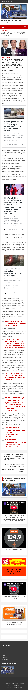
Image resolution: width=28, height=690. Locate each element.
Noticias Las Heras (11, 20)
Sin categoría (4, 659)
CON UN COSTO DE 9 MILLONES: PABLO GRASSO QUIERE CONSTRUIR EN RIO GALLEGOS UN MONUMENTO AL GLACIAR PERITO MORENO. (15, 344)
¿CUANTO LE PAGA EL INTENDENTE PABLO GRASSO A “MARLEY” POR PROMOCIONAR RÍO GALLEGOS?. (15, 432)
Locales (3, 651)
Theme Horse (16, 685)
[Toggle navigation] (3, 27)
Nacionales (4, 653)
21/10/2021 (5, 73)
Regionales (4, 657)
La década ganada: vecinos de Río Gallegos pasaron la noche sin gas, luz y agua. (15, 323)
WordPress (19, 687)
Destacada (5, 57)
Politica (11, 57)
